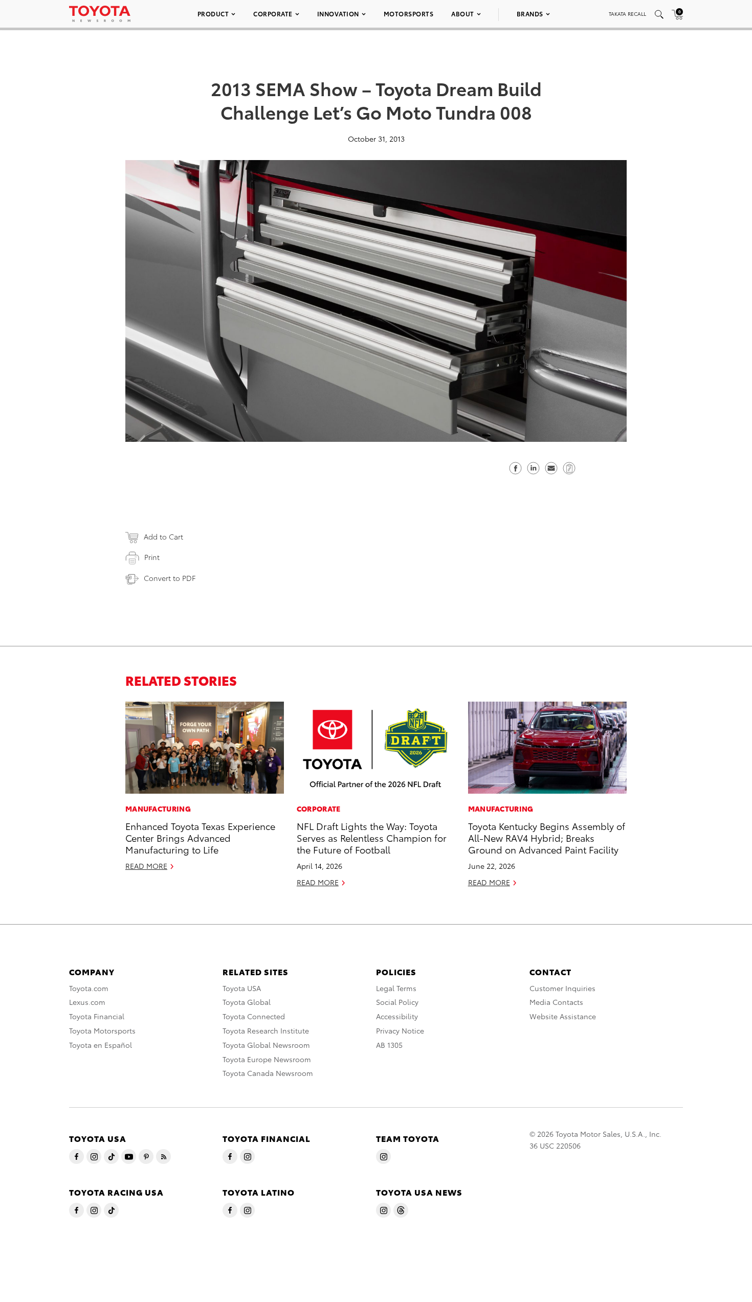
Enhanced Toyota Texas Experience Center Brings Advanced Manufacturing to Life (200, 837)
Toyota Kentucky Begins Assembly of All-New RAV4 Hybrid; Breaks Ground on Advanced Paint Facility (546, 837)
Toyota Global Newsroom (266, 1045)
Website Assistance (562, 1016)
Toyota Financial (96, 1016)
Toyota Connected (254, 1016)
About (462, 13)
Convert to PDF (169, 578)
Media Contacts (556, 1002)
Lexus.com (87, 1002)
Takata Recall (627, 13)
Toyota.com (88, 988)
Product (213, 13)
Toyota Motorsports (102, 1030)
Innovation (338, 13)
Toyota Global (247, 1002)
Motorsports (409, 13)
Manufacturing (158, 808)
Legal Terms (396, 988)
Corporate (273, 13)
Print (152, 557)
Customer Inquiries (562, 988)
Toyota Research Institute (266, 1030)
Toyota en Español (100, 1045)
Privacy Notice (400, 1030)
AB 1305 (389, 1045)
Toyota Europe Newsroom (267, 1059)
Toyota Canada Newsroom (268, 1073)
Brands (530, 13)
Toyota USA (242, 988)
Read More (146, 866)
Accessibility (397, 1016)
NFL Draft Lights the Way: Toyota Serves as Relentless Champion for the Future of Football (372, 837)
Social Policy (397, 1002)
